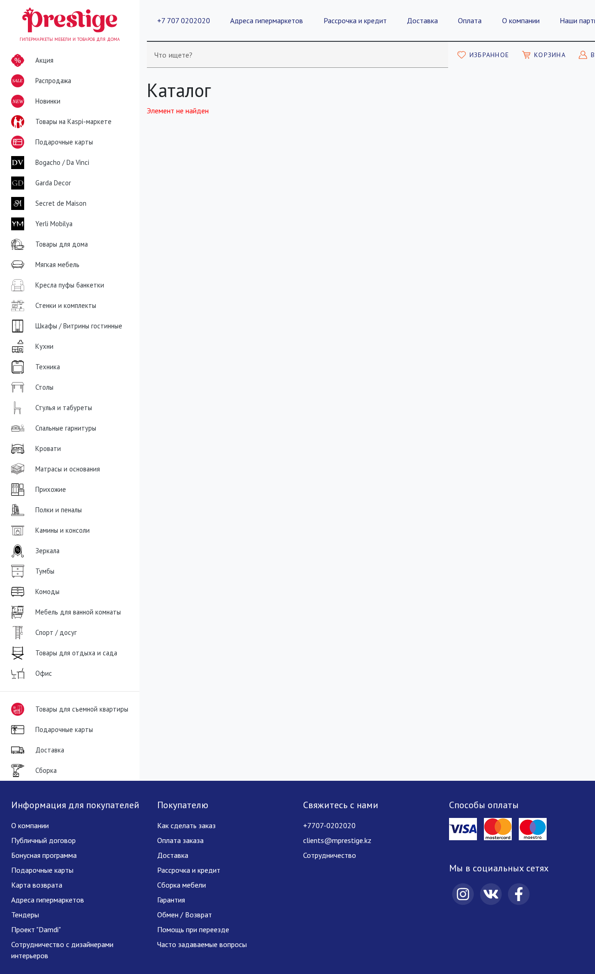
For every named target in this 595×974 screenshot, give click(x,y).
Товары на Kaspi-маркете (73, 121)
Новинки (36, 104)
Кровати (48, 448)
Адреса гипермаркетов (266, 20)
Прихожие (50, 489)
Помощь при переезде (193, 929)
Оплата (470, 20)
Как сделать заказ (186, 825)
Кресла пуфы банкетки (69, 285)
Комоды (47, 591)
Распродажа (41, 81)
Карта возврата (36, 884)
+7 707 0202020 (183, 20)
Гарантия (171, 899)
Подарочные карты (64, 141)
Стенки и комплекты (65, 305)
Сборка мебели (181, 884)
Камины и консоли (62, 530)
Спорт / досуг (56, 632)
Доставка (422, 20)
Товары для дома (61, 244)
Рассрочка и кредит (355, 20)
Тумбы (44, 571)
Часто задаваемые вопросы (202, 944)
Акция (44, 60)
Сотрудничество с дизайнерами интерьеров (62, 950)
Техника (47, 366)
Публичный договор (43, 840)
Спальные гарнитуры (65, 428)
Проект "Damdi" (36, 929)
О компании (521, 20)
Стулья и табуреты (63, 407)
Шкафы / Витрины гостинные (78, 325)
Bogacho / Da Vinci (62, 162)
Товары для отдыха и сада (76, 652)
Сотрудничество (329, 855)
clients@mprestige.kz (337, 840)
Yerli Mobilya (54, 223)
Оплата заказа (180, 840)
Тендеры (25, 914)
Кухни (44, 346)
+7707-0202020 (329, 825)
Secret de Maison (60, 203)
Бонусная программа (44, 855)
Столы (44, 387)
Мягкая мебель (57, 264)
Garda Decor (53, 182)
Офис (43, 673)
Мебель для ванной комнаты (78, 612)
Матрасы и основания (67, 468)
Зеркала (47, 550)
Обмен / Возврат (184, 914)
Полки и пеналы (58, 509)
